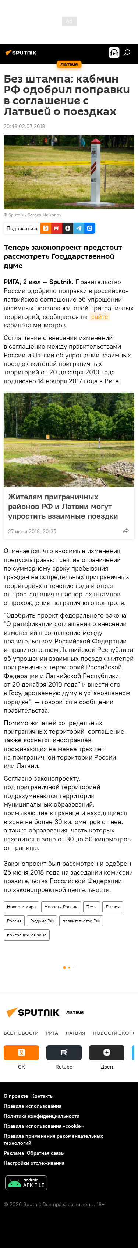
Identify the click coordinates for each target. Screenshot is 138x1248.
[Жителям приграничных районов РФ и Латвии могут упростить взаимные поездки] (69, 440)
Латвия (113, 906)
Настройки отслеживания (34, 1163)
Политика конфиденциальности (41, 1116)
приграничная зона (26, 935)
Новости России (61, 906)
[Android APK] (26, 1183)
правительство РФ (81, 921)
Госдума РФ (42, 921)
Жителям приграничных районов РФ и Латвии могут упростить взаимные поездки (63, 506)
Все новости (21, 1032)
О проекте (16, 1096)
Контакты (42, 1096)
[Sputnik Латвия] (22, 55)
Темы (91, 906)
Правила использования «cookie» (44, 1126)
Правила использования (32, 1106)
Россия (14, 921)
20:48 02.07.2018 (24, 126)
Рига (52, 1032)
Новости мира (21, 906)
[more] (125, 530)
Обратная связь (45, 1153)
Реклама (14, 1153)
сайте (99, 316)
